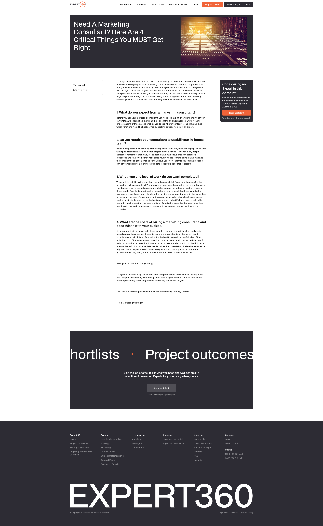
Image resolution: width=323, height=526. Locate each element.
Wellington (137, 443)
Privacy (234, 513)
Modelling (106, 447)
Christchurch (138, 447)
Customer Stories (203, 443)
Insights (198, 459)
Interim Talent (108, 451)
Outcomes (141, 4)
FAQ (196, 455)
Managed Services (79, 447)
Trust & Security (246, 513)
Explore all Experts (110, 464)
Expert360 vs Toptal (173, 439)
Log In (195, 4)
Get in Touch (231, 443)
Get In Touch (157, 4)
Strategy (105, 443)
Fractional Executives (111, 439)
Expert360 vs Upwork (173, 443)
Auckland (137, 439)
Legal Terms (223, 513)
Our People (199, 439)
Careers (198, 451)
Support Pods (108, 459)
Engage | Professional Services (81, 453)
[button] (125, 4)
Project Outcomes (79, 443)
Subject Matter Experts (112, 455)
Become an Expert (178, 4)
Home (73, 439)
